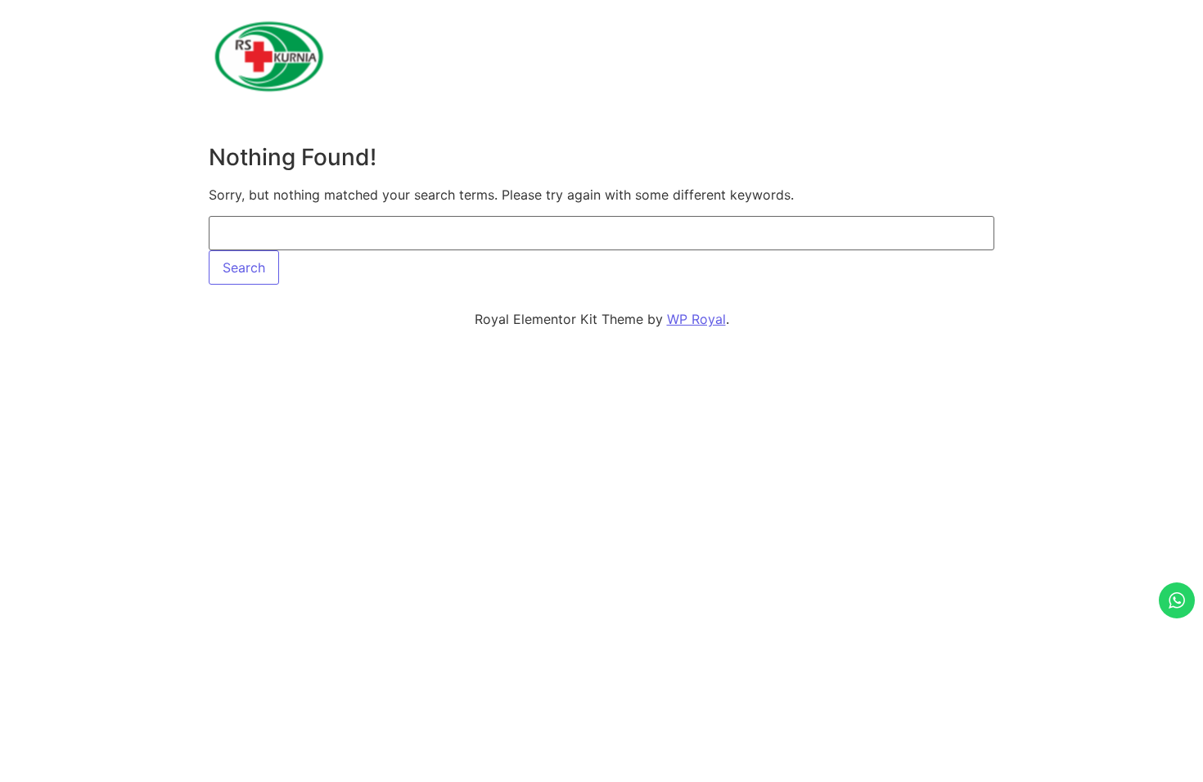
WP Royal (696, 319)
